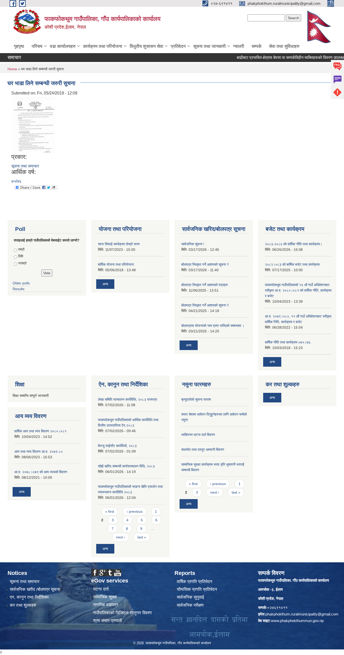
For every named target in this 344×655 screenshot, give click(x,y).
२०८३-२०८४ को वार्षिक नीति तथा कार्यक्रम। (293, 244)
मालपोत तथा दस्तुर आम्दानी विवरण (202, 449)
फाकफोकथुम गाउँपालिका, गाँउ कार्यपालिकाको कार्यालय (293, 580)
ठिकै (20, 256)
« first (109, 511)
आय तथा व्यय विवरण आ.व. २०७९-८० (38, 452)
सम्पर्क (256, 46)
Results (18, 289)
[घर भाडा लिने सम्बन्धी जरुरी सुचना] (34, 124)
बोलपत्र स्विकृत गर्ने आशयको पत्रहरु (204, 285)
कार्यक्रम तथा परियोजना (102, 46)
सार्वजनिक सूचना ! (192, 244)
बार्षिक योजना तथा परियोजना (116, 264)
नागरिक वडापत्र (105, 604)
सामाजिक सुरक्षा (105, 597)
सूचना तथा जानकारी (209, 46)
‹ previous (135, 511)
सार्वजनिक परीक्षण (190, 605)
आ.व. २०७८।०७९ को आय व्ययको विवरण (40, 472)
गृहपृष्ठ (19, 46)
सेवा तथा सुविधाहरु (284, 46)
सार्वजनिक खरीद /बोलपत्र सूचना (35, 589)
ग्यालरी (238, 46)
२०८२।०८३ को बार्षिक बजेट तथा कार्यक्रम (292, 264)
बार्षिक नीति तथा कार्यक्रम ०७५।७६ (288, 342)
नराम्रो (22, 263)
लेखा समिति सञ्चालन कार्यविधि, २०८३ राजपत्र (127, 399)
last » (141, 537)
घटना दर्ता (101, 589)
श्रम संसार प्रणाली (107, 620)
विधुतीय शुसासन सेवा (146, 46)
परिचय (37, 46)
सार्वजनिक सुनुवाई (190, 597)
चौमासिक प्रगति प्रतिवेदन (197, 589)
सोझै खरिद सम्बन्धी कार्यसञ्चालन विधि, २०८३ (126, 466)
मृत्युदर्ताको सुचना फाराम (196, 399)
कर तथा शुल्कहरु (23, 605)
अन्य (105, 284)
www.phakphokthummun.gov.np (297, 620)
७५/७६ (16, 181)
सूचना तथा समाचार (25, 166)
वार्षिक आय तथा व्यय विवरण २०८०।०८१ (40, 431)
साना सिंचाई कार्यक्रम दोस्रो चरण (119, 244)
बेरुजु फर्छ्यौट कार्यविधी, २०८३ (117, 446)
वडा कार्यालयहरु (63, 46)
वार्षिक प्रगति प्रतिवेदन (194, 581)
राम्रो (21, 249)
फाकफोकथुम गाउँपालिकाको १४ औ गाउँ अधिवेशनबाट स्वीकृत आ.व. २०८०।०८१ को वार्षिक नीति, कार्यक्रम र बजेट (298, 290)
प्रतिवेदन (178, 46)
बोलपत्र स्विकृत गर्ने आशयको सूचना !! (205, 264)
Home (12, 69)
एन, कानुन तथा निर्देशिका (29, 597)
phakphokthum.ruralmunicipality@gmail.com (301, 614)
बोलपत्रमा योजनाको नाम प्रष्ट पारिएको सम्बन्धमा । (212, 326)
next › (120, 537)
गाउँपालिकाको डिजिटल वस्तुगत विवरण (122, 612)
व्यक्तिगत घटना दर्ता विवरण (198, 435)
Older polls (21, 283)
